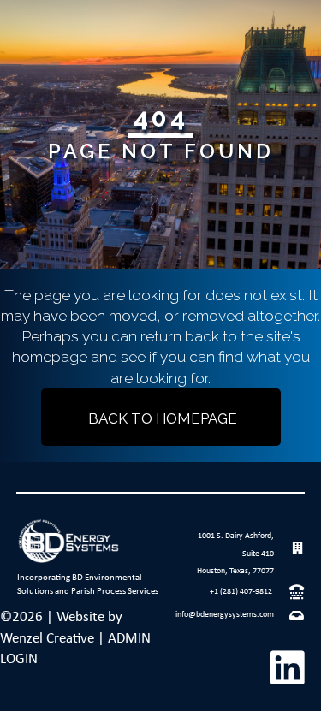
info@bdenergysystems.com (224, 614)
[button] (287, 667)
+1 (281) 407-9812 (241, 591)
